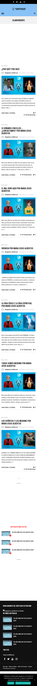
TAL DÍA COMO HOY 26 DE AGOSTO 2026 (23, 532)
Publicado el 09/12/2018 (26, 309)
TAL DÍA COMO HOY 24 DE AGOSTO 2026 (23, 550)
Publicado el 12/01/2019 (26, 194)
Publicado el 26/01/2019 (26, 73)
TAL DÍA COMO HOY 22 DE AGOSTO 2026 (23, 541)
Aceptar (10, 683)
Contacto (30, 666)
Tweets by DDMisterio (8, 655)
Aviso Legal (5, 666)
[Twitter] (8, 659)
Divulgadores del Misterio (11, 73)
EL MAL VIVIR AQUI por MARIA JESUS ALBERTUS (16, 189)
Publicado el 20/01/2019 (26, 137)
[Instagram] (24, 2)
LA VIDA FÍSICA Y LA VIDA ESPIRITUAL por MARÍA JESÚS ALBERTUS (16, 304)
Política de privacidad (23, 683)
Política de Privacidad (22, 666)
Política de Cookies (13, 666)
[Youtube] (20, 2)
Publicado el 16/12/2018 (26, 252)
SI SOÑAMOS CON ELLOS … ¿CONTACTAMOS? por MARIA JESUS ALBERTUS (16, 131)
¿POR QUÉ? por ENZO (10, 69)
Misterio (4, 66)
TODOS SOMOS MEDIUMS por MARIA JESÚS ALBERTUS (16, 364)
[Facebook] (4, 659)
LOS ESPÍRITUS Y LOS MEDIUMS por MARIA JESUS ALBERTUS (16, 422)
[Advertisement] (18, 43)
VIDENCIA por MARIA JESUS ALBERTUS (17, 248)
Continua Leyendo (8, 113)
